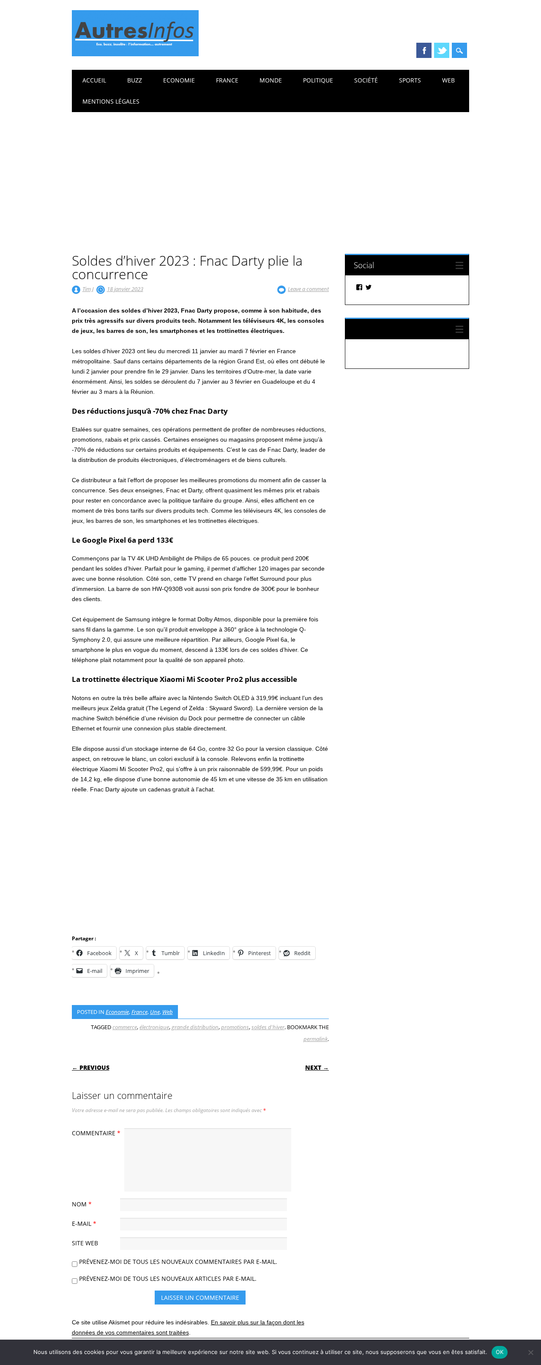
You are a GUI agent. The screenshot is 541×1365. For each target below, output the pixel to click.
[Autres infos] (135, 54)
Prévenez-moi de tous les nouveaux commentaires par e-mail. (178, 1262)
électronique (154, 1027)
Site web (85, 1243)
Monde (271, 80)
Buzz (134, 80)
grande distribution (195, 1027)
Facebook (424, 50)
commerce (124, 1027)
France (227, 80)
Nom (82, 1204)
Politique (318, 80)
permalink (315, 1039)
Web (448, 80)
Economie (179, 80)
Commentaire (96, 1133)
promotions (235, 1027)
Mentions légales (110, 101)
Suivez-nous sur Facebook (400, 329)
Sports (410, 80)
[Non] (530, 1352)
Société (366, 80)
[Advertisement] (271, 175)
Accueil (94, 80)
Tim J (87, 289)
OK (500, 1352)
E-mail (84, 1223)
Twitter (441, 50)
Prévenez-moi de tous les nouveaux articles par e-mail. (168, 1278)
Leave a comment (308, 289)
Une (155, 1012)
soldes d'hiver (267, 1027)
